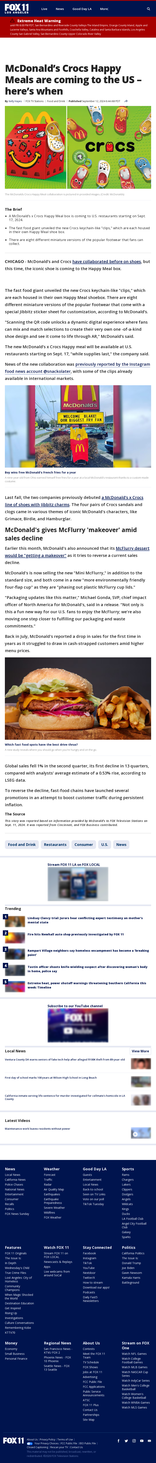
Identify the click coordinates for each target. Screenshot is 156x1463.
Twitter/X (89, 1278)
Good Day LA (94, 1168)
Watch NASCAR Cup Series (135, 1374)
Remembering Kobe (18, 1328)
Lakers (126, 1184)
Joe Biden (128, 1268)
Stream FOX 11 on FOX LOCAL (56, 1255)
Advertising (90, 1377)
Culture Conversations (19, 1323)
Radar (48, 1184)
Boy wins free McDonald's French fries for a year (40, 472)
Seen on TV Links (94, 1194)
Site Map (88, 1420)
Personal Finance (16, 1358)
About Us (91, 1343)
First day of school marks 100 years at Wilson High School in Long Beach (51, 1077)
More (104, 9)
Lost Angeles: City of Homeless (18, 1279)
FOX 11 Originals (16, 1253)
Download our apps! (96, 1287)
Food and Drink (56, 101)
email (149, 1441)
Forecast (49, 1175)
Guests (87, 1175)
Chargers (128, 1180)
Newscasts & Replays (58, 1262)
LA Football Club (132, 1219)
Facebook (89, 1253)
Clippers (127, 1189)
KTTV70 (10, 1332)
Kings (125, 1209)
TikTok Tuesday (93, 1204)
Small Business (15, 1354)
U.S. (104, 844)
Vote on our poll (93, 1199)
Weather (52, 1168)
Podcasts (89, 1292)
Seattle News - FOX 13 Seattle (56, 1367)
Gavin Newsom (132, 1273)
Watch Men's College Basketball (136, 1387)
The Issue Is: (13, 1258)
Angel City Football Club (134, 1225)
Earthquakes (52, 1194)
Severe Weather (54, 1208)
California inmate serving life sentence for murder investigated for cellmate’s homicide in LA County (65, 1097)
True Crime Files (15, 1273)
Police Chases (14, 1184)
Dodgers (127, 1194)
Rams (125, 1175)
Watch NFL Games (134, 1354)
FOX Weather (52, 1217)
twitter (126, 1441)
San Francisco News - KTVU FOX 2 (58, 1350)
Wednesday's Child (17, 1268)
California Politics (133, 1253)
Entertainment (14, 1194)
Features (13, 1247)
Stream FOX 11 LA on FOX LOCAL (74, 864)
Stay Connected (97, 1247)
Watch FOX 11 (56, 1247)
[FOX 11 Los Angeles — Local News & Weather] (18, 9)
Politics (9, 1209)
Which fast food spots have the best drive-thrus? (41, 744)
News (121, 844)
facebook (118, 1441)
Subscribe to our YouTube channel (75, 1006)
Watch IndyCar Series (136, 1380)
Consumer (84, 844)
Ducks (126, 1214)
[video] (141, 1133)
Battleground (130, 1282)
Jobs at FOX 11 (92, 1372)
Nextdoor (89, 1273)
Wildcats (127, 1204)
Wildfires (49, 1212)
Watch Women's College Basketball (134, 1396)
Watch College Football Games (132, 1360)
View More (140, 1051)
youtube (142, 1441)
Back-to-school (93, 1189)
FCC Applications (94, 1387)
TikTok (87, 1263)
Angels (126, 1199)
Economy (11, 1349)
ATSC (86, 1400)
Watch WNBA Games (136, 1402)
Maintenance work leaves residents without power (37, 1128)
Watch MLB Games (134, 1367)
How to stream (93, 1282)
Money (11, 1343)
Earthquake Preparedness (53, 1201)
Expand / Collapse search (148, 9)
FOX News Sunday (17, 1214)
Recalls (9, 1204)
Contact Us (90, 1410)
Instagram (89, 1258)
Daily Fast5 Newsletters (91, 1299)
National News (14, 1189)
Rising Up (11, 1313)
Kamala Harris (131, 1278)
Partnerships (91, 1415)
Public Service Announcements (93, 1393)
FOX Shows (90, 1367)
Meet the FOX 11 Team (94, 1355)
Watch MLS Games (134, 1407)
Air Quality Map (54, 1189)
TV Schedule (91, 1362)
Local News (15, 1050)
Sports (128, 1168)
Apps (47, 1267)
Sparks (126, 1237)
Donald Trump (131, 1263)
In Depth (10, 1263)
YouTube (89, 1268)
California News (15, 1180)
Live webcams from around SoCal (57, 1273)
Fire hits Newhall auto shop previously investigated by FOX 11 (76, 934)
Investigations (14, 1318)
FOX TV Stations (34, 101)
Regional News (57, 1343)
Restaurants (55, 844)
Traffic (48, 1180)
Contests (89, 1349)
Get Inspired (13, 1308)
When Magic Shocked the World (19, 1296)
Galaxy (126, 1232)
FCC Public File (92, 1382)
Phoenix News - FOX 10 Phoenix (57, 1359)
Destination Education (19, 1303)
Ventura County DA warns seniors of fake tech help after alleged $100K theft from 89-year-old (65, 1059)
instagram (134, 1441)
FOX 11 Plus (91, 1405)
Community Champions (12, 1288)
